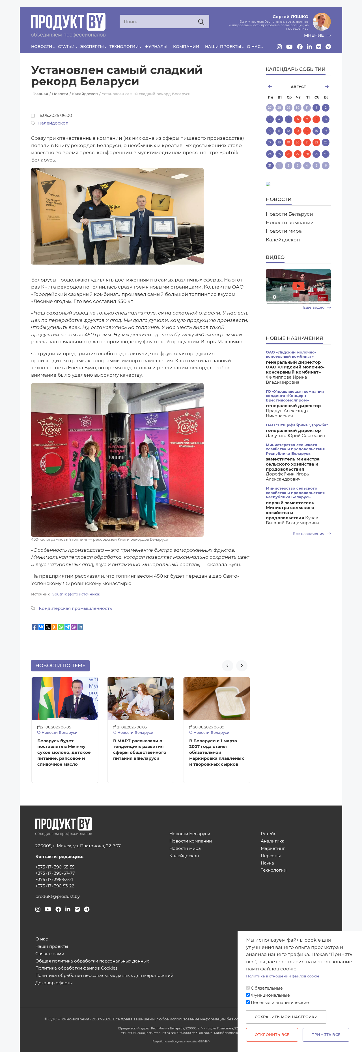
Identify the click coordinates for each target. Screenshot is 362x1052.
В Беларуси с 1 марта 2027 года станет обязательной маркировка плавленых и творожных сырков (216, 752)
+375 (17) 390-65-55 (54, 867)
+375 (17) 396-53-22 (54, 886)
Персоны (271, 856)
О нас (253, 46)
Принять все (326, 1035)
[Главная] (68, 25)
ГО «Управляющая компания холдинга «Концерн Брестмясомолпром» (295, 395)
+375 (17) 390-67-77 (55, 873)
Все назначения (309, 534)
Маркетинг (273, 848)
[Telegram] (328, 47)
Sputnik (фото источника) (76, 594)
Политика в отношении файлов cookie (282, 976)
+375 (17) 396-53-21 (54, 879)
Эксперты (92, 46)
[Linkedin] (309, 47)
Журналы (156, 46)
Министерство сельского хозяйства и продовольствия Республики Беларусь (295, 449)
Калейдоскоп (53, 123)
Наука (267, 863)
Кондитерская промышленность (75, 608)
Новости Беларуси (58, 732)
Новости (41, 46)
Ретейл (268, 833)
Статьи (66, 46)
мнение (314, 35)
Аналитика (273, 841)
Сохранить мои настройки (286, 1017)
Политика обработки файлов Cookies (76, 968)
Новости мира (284, 231)
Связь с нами (49, 953)
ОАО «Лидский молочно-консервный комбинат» (291, 354)
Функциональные (270, 995)
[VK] (318, 47)
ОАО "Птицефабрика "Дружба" (297, 425)
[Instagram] (279, 47)
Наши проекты (223, 46)
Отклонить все (272, 1035)
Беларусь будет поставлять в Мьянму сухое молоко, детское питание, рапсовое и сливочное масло (64, 752)
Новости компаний (290, 222)
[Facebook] (300, 47)
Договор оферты (54, 983)
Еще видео (314, 307)
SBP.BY (204, 1041)
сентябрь (321, 86)
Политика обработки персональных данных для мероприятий (104, 975)
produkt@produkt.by (57, 896)
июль (276, 86)
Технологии (124, 46)
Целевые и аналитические (280, 1002)
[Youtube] (289, 47)
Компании (186, 46)
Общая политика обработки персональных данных (92, 961)
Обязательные (267, 988)
